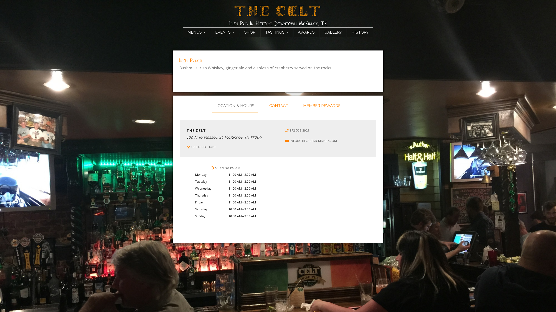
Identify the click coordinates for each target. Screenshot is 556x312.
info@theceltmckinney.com (313, 141)
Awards (306, 32)
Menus (195, 32)
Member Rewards (322, 105)
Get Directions (203, 147)
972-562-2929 (299, 130)
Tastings (275, 32)
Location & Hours (234, 105)
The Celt (278, 13)
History (360, 32)
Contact (278, 105)
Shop (249, 32)
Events (223, 32)
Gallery (333, 32)
